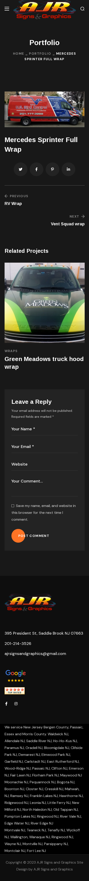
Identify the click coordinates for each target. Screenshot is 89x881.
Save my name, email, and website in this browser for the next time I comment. (43, 512)
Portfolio (40, 53)
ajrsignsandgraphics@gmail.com (35, 653)
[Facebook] (6, 703)
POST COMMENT (34, 536)
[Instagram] (16, 703)
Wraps (11, 351)
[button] (82, 8)
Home (18, 53)
